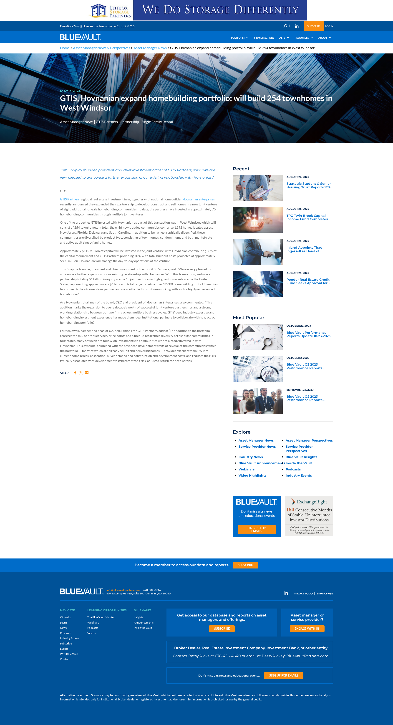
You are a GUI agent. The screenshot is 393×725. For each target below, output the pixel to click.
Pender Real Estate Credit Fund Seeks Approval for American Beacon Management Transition (308, 281)
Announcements (144, 622)
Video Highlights (252, 475)
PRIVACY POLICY (304, 593)
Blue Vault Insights (301, 457)
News (63, 627)
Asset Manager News (150, 47)
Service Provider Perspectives (299, 449)
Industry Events (299, 475)
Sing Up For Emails (257, 529)
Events (64, 648)
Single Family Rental (157, 121)
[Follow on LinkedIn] (288, 593)
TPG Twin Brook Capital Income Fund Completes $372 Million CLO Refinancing (307, 217)
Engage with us (307, 628)
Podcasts (293, 469)
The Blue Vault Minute (100, 617)
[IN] (296, 26)
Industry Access (69, 638)
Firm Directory (264, 37)
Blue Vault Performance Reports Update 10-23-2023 (308, 334)
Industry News (251, 457)
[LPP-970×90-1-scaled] (196, 20)
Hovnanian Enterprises (198, 199)
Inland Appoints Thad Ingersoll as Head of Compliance (304, 249)
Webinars (246, 469)
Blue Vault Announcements (262, 463)
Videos (91, 633)
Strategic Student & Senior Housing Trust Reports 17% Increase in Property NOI (309, 185)
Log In (329, 26)
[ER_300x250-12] (309, 536)
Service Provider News (257, 447)
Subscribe (313, 26)
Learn (63, 622)
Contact (65, 659)
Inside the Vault (299, 463)
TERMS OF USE (324, 593)
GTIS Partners (107, 121)
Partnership (129, 121)
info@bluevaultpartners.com (93, 26)
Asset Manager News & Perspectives (101, 47)
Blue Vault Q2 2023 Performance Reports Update (304, 366)
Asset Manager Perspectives (309, 440)
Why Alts (65, 617)
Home (65, 47)
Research (65, 633)
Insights (138, 617)
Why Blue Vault (69, 654)
